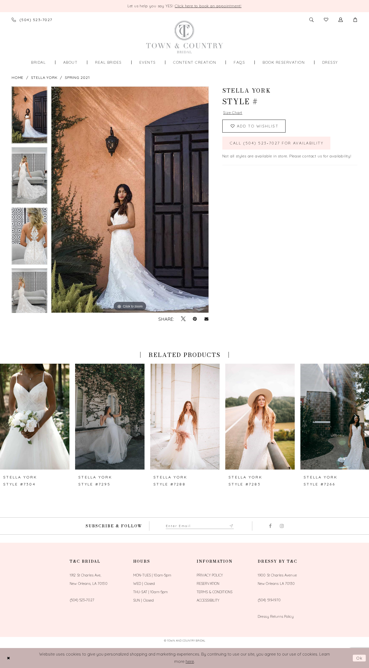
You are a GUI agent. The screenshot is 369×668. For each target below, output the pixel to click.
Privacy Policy (210, 575)
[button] (355, 19)
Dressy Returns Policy (276, 616)
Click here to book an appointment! (208, 6)
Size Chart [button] (232, 112)
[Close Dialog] (8, 658)
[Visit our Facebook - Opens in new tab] (270, 526)
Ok (359, 658)
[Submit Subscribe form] (231, 526)
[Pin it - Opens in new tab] (195, 319)
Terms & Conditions (214, 592)
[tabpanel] (29, 116)
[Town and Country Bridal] (184, 37)
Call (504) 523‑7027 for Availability (276, 143)
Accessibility (208, 600)
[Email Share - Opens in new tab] (206, 319)
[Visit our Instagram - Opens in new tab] (282, 526)
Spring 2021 (77, 77)
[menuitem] (38, 62)
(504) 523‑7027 (82, 600)
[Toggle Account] (340, 19)
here (190, 661)
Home (18, 77)
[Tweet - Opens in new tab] (183, 319)
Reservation (208, 583)
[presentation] (34, 417)
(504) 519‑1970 (269, 600)
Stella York (44, 77)
